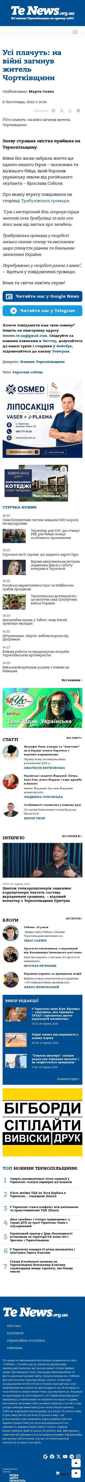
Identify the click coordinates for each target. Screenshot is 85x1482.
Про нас (14, 1326)
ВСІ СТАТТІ (74, 738)
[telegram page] (72, 1457)
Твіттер (49, 341)
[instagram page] (78, 1457)
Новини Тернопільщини (42, 362)
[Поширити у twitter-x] (62, 111)
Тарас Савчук (35, 940)
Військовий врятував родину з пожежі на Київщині (36, 669)
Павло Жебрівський (41, 987)
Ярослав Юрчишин (40, 965)
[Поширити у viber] (70, 111)
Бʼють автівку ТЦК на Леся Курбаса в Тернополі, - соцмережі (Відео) (38, 1194)
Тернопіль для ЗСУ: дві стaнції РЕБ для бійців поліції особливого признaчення (55, 534)
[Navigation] (75, 32)
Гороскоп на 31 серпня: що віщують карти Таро (41, 555)
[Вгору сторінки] (76, 1463)
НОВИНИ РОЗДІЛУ (68, 1079)
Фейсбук (64, 346)
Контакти (15, 1333)
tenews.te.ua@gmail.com (25, 336)
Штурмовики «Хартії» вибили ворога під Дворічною (35, 637)
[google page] (45, 1457)
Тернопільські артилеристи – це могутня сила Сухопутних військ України (54, 599)
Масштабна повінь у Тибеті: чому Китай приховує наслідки (35, 621)
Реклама (14, 1348)
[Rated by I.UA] (69, 1474)
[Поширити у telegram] (78, 111)
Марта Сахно (41, 91)
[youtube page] (65, 1457)
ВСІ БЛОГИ (74, 918)
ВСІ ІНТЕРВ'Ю (72, 836)
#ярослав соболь (27, 372)
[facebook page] (52, 1457)
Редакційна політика (26, 1340)
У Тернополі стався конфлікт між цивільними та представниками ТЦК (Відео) (44, 1208)
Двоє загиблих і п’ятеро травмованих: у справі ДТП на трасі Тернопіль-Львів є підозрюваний (40, 1223)
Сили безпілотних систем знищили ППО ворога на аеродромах (40, 521)
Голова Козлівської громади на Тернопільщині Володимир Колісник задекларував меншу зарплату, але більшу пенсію (41, 1266)
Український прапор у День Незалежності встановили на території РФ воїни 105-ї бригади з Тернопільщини (41, 1237)
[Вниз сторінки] (76, 1473)
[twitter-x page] (58, 1457)
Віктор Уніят (34, 818)
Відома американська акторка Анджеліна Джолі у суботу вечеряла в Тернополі (55, 565)
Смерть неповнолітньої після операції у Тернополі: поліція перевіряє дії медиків (41, 1180)
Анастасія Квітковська (44, 767)
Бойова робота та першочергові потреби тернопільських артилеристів (36, 653)
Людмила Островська (43, 797)
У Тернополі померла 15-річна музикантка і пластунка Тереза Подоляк (42, 1251)
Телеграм (60, 351)
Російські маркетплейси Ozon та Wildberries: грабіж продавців (38, 587)
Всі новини (72, 680)
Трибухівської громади (45, 200)
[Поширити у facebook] (53, 111)
